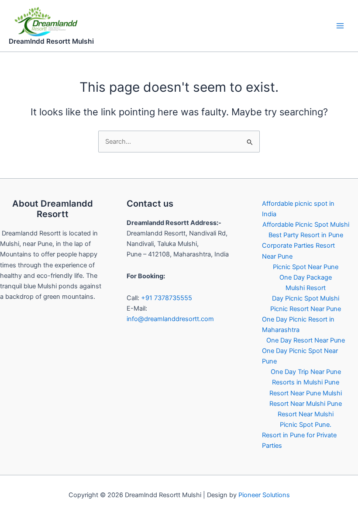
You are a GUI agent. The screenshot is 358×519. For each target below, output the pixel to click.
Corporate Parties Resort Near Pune (298, 251)
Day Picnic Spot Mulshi (305, 298)
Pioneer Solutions (264, 495)
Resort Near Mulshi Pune (305, 404)
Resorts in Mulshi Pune (305, 382)
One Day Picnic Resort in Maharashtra (298, 324)
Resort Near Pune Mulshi (305, 393)
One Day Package (305, 277)
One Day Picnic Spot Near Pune (300, 356)
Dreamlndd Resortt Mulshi (51, 41)
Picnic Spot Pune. (305, 425)
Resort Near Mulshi (306, 414)
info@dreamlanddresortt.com (170, 319)
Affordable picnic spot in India (298, 209)
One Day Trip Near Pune (306, 372)
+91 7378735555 (166, 298)
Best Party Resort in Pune (305, 235)
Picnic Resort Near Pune (305, 309)
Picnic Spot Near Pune (305, 267)
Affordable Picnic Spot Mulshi (305, 224)
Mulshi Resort (306, 288)
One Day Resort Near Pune (305, 340)
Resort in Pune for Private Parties (299, 440)
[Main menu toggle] (340, 26)
